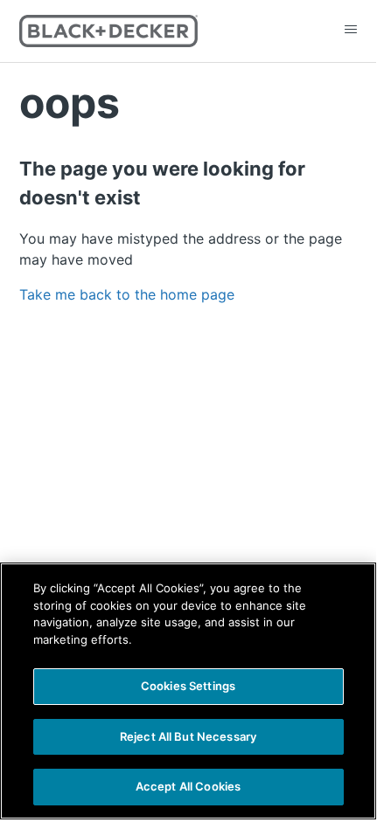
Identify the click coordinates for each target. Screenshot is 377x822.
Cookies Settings (188, 686)
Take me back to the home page (126, 294)
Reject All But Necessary (188, 736)
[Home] (109, 31)
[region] (188, 691)
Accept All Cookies (188, 786)
